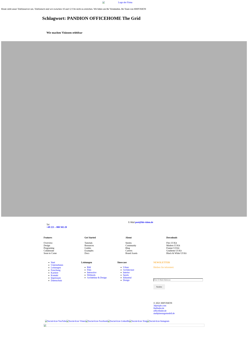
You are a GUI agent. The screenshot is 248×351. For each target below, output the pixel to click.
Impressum (56, 278)
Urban (126, 267)
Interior (126, 272)
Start (53, 262)
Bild (89, 267)
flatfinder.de (158, 308)
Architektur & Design (97, 277)
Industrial (127, 277)
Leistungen (56, 267)
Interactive (91, 272)
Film (89, 270)
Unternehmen (57, 265)
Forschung (55, 270)
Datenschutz (56, 280)
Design (126, 280)
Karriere (54, 273)
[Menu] (243, 4)
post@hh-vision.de (144, 222)
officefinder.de (159, 311)
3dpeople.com (159, 305)
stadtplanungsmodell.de (164, 313)
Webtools (91, 275)
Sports (126, 275)
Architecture (128, 270)
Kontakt (54, 275)
